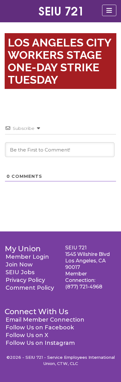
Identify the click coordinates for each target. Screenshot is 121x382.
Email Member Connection (45, 319)
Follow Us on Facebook (40, 327)
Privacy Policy (25, 280)
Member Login (27, 256)
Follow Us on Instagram (40, 343)
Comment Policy (30, 287)
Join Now (19, 264)
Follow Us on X (27, 335)
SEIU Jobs (20, 272)
